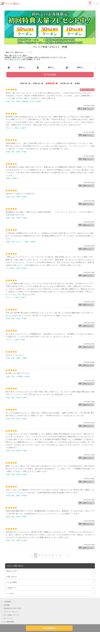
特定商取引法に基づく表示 (12, 608)
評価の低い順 (38, 83)
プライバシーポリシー (11, 612)
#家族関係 (25, 101)
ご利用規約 (7, 601)
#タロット (9, 128)
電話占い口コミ (19, 52)
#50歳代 (38, 101)
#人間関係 (19, 376)
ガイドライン (16, 59)
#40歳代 (24, 152)
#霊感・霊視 (10, 101)
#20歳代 (23, 340)
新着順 (77, 83)
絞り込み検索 (50, 75)
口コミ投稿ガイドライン (12, 615)
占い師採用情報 (9, 622)
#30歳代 (23, 128)
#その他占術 (10, 268)
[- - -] (96, 4)
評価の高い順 (25, 83)
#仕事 (32, 101)
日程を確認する (49, 628)
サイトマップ (8, 618)
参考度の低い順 (66, 83)
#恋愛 (18, 101)
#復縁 (8, 178)
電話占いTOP (9, 52)
